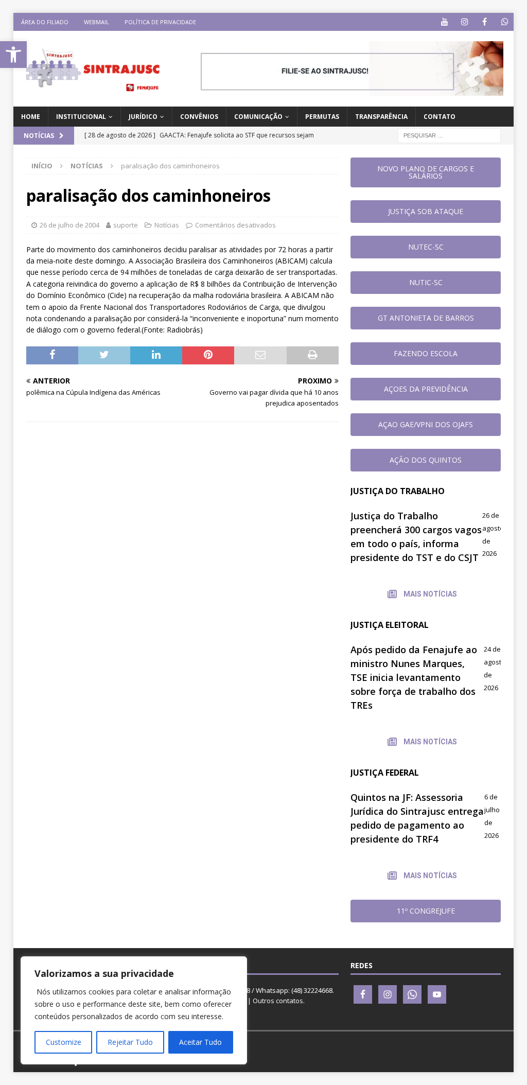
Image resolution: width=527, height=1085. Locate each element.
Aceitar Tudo (200, 1042)
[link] (13, 54)
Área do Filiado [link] (44, 22)
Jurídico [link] (143, 116)
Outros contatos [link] (278, 1000)
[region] (134, 1010)
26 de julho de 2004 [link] (69, 225)
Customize (63, 1042)
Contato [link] (439, 116)
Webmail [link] (96, 22)
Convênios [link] (199, 116)
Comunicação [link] (258, 116)
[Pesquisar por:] (449, 135)
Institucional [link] (81, 116)
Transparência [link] (381, 116)
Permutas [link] (322, 116)
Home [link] (30, 116)
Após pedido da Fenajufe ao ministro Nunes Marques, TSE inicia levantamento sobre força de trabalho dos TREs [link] (413, 677)
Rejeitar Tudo (130, 1042)
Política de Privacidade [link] (160, 22)
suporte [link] (125, 225)
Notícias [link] (166, 225)
